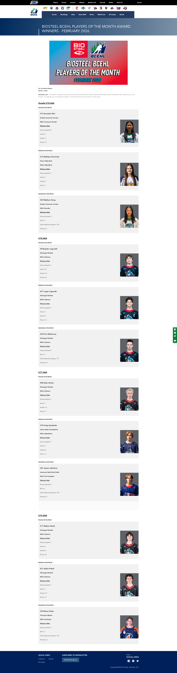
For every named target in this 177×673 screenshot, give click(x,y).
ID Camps (112, 15)
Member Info (92, 2)
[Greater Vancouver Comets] (51, 8)
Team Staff (82, 15)
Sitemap (51, 659)
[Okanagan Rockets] (95, 8)
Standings (64, 15)
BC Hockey (41, 662)
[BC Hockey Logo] (34, 2)
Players (55, 2)
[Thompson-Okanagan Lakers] (62, 8)
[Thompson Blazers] (101, 8)
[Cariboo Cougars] (77, 8)
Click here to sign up (70, 660)
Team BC (102, 2)
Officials (81, 2)
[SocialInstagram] (133, 661)
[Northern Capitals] (56, 8)
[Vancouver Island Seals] (68, 8)
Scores (54, 15)
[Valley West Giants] (106, 8)
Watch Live (101, 15)
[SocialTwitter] (138, 661)
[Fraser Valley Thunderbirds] (83, 8)
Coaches (72, 2)
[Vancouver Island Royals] (112, 8)
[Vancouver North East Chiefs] (118, 8)
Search (139, 3)
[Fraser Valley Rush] (45, 8)
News (92, 15)
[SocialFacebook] (129, 661)
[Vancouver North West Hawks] (125, 8)
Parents (64, 2)
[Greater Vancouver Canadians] (89, 8)
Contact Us (41, 659)
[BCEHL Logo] (34, 12)
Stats (73, 15)
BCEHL (111, 2)
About (122, 15)
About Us (120, 2)
